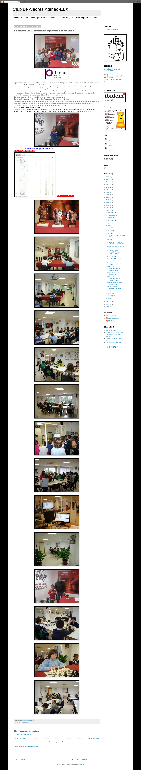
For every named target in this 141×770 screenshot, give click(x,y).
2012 (107, 301)
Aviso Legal (21, 759)
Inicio (58, 738)
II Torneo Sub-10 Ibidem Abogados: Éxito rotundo (115, 242)
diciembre (111, 212)
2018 (107, 197)
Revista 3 (111, 150)
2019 (107, 195)
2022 (107, 187)
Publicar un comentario (24, 734)
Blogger (81, 764)
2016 (107, 202)
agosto (110, 223)
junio (109, 228)
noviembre (111, 215)
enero (109, 298)
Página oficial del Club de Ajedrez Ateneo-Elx (113, 346)
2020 (107, 192)
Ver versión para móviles (56, 742)
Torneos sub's (24, 722)
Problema (110, 239)
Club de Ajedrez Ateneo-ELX (40, 9)
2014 (107, 207)
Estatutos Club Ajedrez (80, 759)
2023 (107, 184)
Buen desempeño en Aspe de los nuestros (115, 283)
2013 (107, 210)
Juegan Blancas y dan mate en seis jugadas (115, 247)
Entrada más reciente (21, 738)
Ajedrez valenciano (111, 330)
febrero (110, 296)
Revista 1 (111, 141)
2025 (107, 179)
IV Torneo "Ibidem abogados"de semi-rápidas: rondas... (114, 278)
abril (109, 233)
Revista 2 (111, 145)
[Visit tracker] (105, 168)
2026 (107, 177)
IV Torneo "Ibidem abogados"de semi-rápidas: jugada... (114, 268)
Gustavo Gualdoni (113, 318)
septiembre (111, 220)
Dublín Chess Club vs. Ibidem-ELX (114, 273)
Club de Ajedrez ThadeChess (114, 332)
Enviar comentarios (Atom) (30, 747)
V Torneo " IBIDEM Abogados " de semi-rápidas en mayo (116, 236)
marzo (110, 293)
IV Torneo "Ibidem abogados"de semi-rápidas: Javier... (114, 252)
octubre (110, 217)
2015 (107, 205)
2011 (107, 304)
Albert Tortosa (112, 315)
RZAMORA (111, 321)
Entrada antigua (94, 738)
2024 (107, 182)
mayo (109, 230)
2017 (107, 200)
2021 (107, 189)
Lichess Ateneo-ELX (112, 29)
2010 (107, 306)
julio (109, 225)
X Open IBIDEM (112, 256)
